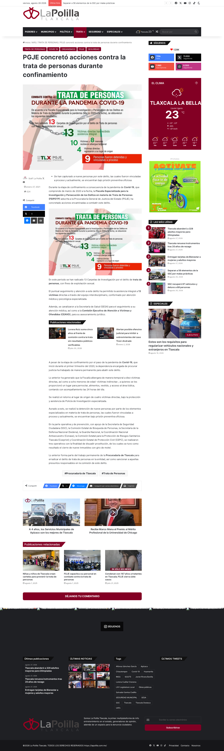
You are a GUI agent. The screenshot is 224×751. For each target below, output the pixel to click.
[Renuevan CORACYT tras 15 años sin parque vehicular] (103, 676)
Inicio (27, 42)
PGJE (81, 49)
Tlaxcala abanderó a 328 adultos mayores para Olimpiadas (180, 231)
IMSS (118, 677)
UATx (118, 708)
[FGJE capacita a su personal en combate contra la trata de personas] (82, 560)
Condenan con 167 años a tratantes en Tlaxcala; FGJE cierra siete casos (123, 576)
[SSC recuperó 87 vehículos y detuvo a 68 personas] (157, 288)
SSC (118, 703)
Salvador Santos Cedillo (126, 692)
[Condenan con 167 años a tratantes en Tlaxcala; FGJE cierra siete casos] (123, 560)
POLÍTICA (65, 31)
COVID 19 (53, 49)
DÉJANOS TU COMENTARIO (82, 596)
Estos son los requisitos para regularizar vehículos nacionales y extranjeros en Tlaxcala (171, 345)
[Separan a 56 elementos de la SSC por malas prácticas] (157, 274)
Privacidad (174, 745)
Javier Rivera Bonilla (144, 677)
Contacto (185, 745)
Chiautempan (121, 671)
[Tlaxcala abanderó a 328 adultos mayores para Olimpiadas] (157, 233)
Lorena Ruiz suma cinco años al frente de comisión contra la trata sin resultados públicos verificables (80, 337)
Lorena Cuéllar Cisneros (126, 682)
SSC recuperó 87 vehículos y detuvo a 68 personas (87, 3)
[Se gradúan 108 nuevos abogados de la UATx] (103, 684)
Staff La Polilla (35, 178)
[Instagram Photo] (18, 626)
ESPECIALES (113, 31)
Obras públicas (145, 687)
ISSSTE (128, 677)
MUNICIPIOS (47, 31)
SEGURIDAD (95, 31)
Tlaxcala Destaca (143, 703)
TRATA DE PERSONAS (48, 42)
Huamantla (148, 671)
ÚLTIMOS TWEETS (172, 658)
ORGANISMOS (68, 49)
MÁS (34, 42)
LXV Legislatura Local (125, 687)
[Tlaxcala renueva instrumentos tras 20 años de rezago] (157, 247)
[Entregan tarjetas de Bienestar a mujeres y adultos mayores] (157, 261)
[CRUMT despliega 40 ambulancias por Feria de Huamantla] (75, 684)
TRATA (79, 31)
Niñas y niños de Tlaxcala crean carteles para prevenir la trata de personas (39, 576)
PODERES (30, 31)
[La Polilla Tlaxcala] (51, 14)
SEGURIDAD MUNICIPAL (126, 697)
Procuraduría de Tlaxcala (81, 473)
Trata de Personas (114, 473)
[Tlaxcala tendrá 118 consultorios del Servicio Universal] (89, 684)
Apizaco (144, 666)
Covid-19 (136, 671)
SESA (143, 697)
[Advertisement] (142, 16)
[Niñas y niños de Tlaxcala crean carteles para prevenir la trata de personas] (41, 560)
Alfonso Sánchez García (126, 666)
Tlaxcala (127, 703)
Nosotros (196, 745)
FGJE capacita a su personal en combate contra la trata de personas (80, 576)
